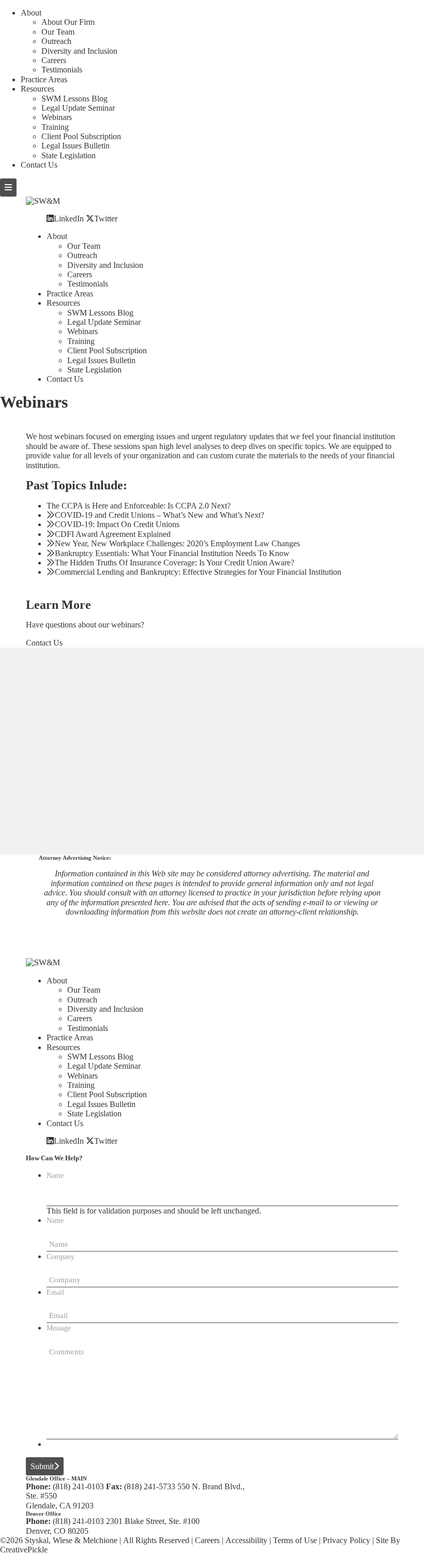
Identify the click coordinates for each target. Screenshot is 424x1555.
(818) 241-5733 (149, 1486)
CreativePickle (24, 1549)
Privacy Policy (346, 1540)
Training (55, 127)
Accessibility (246, 1540)
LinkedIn (69, 218)
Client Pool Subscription (81, 136)
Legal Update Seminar (78, 107)
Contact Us (39, 164)
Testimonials (61, 69)
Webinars (56, 117)
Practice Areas (44, 79)
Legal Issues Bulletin (75, 145)
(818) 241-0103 (78, 1486)
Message (59, 1328)
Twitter (105, 218)
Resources (37, 88)
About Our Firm (68, 22)
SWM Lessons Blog (74, 98)
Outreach (56, 41)
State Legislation (68, 155)
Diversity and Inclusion (79, 51)
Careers (53, 60)
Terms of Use (295, 1540)
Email (55, 1292)
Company (60, 1257)
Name (55, 1175)
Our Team (57, 31)
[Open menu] (8, 187)
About (31, 12)
